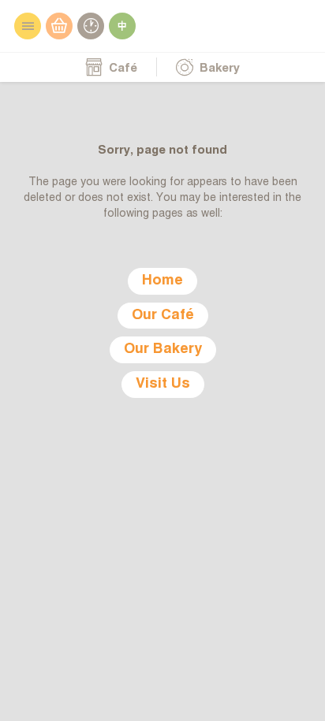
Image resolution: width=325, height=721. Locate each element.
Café (121, 68)
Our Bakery (163, 349)
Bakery (218, 68)
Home (162, 280)
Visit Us (163, 384)
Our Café (163, 315)
